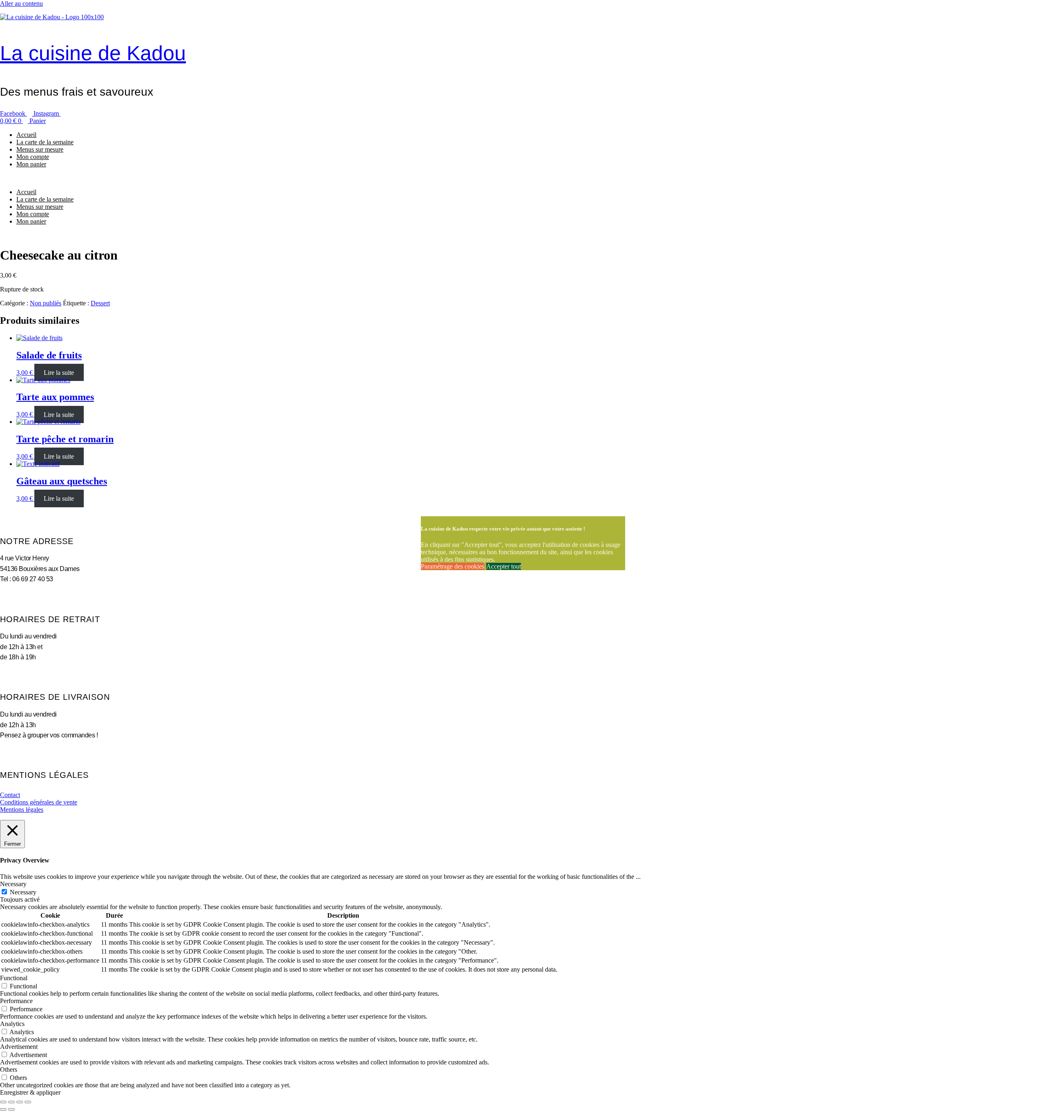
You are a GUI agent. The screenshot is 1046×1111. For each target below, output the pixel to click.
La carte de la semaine (45, 142)
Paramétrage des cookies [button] (452, 566)
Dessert (100, 303)
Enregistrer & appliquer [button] (30, 1092)
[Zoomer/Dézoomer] (3, 1102)
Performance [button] (16, 1000)
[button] (523, 178)
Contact (10, 794)
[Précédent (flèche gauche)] (3, 1109)
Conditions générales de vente (38, 802)
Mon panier (31, 164)
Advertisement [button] (19, 1046)
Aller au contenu (21, 3)
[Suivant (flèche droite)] (11, 1109)
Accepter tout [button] (503, 566)
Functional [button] (13, 977)
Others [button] (8, 1069)
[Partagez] (19, 1102)
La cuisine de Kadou (93, 53)
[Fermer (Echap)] (28, 1102)
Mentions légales (21, 809)
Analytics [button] (12, 1023)
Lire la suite (59, 372)
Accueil (26, 134)
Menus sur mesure (39, 149)
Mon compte (32, 156)
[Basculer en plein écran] (11, 1102)
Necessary (23, 892)
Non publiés (45, 303)
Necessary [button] (13, 883)
